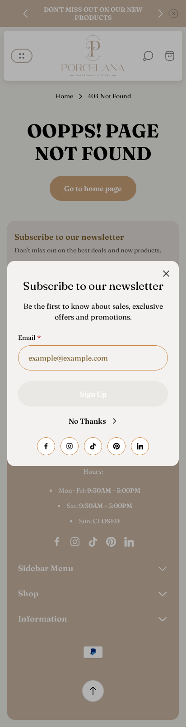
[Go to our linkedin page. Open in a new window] (140, 446)
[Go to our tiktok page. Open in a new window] (93, 446)
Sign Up (93, 393)
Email (26, 338)
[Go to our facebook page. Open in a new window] (46, 446)
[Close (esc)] (166, 273)
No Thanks (87, 420)
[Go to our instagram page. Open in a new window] (69, 446)
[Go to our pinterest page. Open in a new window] (116, 446)
